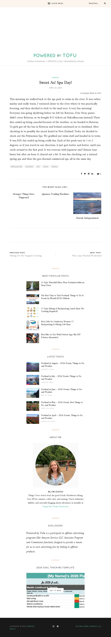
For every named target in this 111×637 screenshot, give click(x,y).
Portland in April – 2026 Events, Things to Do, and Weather (62, 417)
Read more (64, 506)
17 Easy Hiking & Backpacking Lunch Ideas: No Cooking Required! (62, 310)
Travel (55, 78)
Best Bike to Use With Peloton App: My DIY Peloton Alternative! (61, 336)
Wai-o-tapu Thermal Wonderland (86, 256)
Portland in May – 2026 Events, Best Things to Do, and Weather (62, 404)
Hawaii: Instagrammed (87, 218)
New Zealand (16, 166)
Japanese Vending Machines (55, 194)
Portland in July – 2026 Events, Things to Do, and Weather (61, 377)
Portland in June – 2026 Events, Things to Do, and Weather (61, 391)
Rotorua (29, 166)
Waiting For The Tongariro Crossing (26, 256)
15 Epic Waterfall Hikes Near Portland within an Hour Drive (62, 284)
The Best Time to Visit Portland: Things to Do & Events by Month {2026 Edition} (62, 297)
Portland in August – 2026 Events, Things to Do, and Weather (62, 364)
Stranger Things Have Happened (23, 196)
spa (38, 166)
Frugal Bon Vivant (50, 506)
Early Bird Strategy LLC (90, 626)
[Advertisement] (55, 28)
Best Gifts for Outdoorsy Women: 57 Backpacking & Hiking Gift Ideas (57, 323)
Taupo (45, 166)
